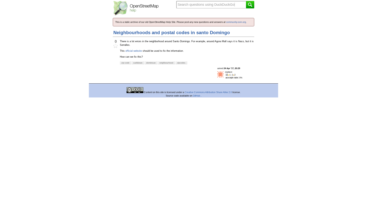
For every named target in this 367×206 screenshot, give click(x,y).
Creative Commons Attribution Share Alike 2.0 (208, 92)
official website (133, 50)
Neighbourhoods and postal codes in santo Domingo (171, 32)
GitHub (197, 95)
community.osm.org (236, 22)
